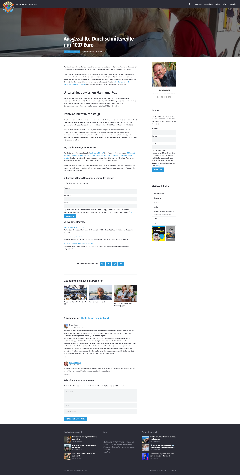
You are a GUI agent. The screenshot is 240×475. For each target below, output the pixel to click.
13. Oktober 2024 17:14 (76, 365)
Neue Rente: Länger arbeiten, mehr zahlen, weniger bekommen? (162, 455)
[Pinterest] (166, 97)
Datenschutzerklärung (158, 470)
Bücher (156, 207)
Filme (156, 219)
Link (131, 212)
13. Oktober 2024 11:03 (76, 327)
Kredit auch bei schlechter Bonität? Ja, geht (123, 305)
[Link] (8, 4)
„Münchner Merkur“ (97, 153)
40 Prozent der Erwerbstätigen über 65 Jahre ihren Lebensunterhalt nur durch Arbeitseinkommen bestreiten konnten (99, 155)
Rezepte (156, 202)
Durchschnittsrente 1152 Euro (74, 227)
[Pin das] (114, 264)
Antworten (67, 357)
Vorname (67, 188)
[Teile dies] (102, 264)
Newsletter (157, 198)
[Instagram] (169, 97)
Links (155, 223)
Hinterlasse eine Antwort (95, 318)
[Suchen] (190, 4)
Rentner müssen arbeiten (97, 302)
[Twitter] (162, 97)
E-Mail (66, 203)
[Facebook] (158, 97)
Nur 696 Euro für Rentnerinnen (74, 237)
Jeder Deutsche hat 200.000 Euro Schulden (79, 244)
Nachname (67, 195)
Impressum (172, 470)
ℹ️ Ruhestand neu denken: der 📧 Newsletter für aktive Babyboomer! (162, 446)
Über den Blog (159, 193)
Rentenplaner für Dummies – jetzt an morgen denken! (164, 213)
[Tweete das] (108, 264)
